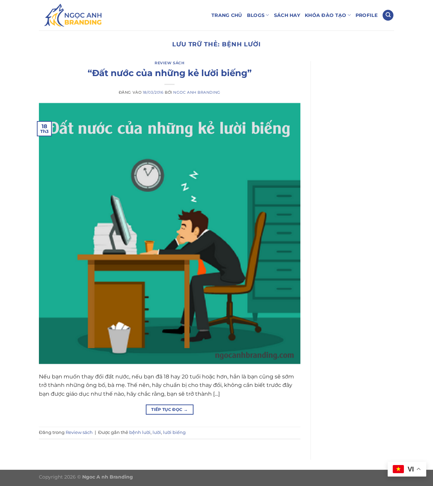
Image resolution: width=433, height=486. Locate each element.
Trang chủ (226, 15)
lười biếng (174, 432)
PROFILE (367, 15)
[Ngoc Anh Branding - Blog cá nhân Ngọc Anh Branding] (73, 15)
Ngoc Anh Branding (197, 92)
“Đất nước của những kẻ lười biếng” (170, 73)
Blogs (256, 15)
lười (157, 432)
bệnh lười (140, 432)
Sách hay (287, 15)
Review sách (169, 63)
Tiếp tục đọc (169, 409)
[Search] (388, 15)
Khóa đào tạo (325, 15)
